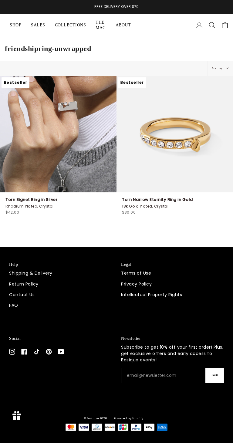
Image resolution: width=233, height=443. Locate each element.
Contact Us (22, 295)
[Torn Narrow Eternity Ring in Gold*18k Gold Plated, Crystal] (174, 134)
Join (214, 375)
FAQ (13, 305)
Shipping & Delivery (30, 273)
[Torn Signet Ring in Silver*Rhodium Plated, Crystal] (58, 134)
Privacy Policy (136, 284)
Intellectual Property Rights (151, 295)
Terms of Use (136, 273)
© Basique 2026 (95, 418)
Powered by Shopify (128, 418)
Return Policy (24, 284)
